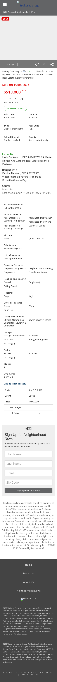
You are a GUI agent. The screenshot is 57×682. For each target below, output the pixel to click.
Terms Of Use (46, 672)
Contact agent (11, 64)
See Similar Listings (15, 108)
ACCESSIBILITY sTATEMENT (18, 672)
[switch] (37, 64)
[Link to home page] (29, 4)
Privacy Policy (30, 675)
